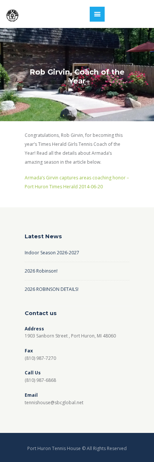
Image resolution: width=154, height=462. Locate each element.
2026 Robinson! (41, 271)
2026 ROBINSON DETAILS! (51, 289)
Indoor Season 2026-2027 (52, 252)
